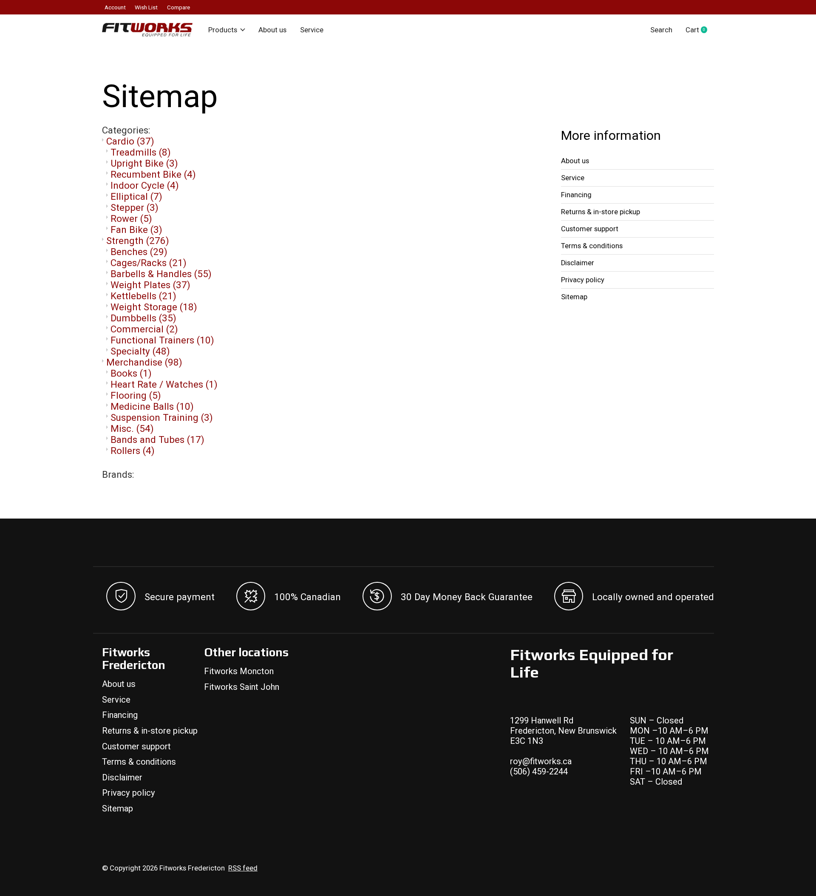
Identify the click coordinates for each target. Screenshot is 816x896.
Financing (576, 195)
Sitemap (574, 297)
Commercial (144, 329)
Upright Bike (144, 163)
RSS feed (243, 868)
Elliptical (136, 196)
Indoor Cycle (144, 185)
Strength (137, 240)
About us (272, 30)
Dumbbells (143, 317)
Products (222, 30)
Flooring (135, 395)
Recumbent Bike (153, 174)
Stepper (134, 207)
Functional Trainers (162, 340)
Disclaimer (577, 263)
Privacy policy (582, 280)
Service (311, 30)
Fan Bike (136, 229)
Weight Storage (153, 306)
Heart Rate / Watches (164, 384)
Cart (700, 30)
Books (131, 373)
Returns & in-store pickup (600, 212)
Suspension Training (161, 417)
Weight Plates (150, 284)
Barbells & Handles (161, 273)
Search (661, 30)
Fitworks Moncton (239, 671)
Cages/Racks (148, 262)
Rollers (132, 450)
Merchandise (144, 362)
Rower (131, 218)
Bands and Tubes (157, 439)
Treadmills (140, 152)
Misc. (132, 428)
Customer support (589, 229)
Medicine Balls (152, 406)
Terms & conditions (592, 246)
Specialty (140, 351)
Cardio (130, 141)
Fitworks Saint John (241, 687)
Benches (138, 251)
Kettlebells (143, 295)
